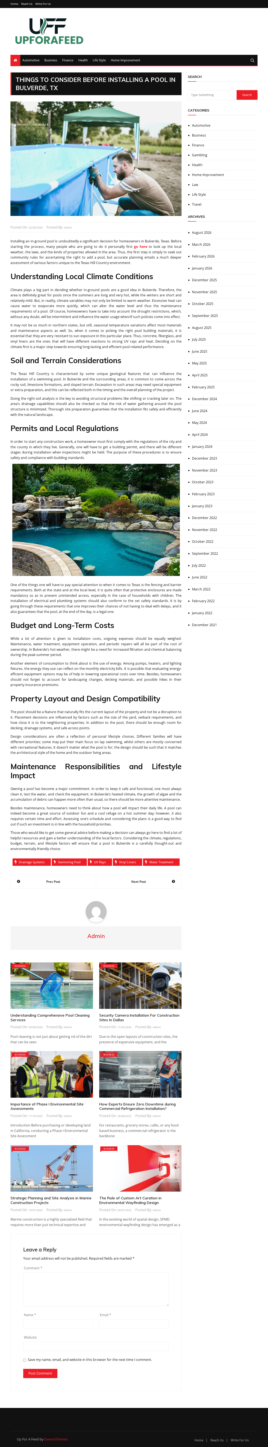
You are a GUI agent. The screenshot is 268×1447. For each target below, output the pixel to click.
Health (83, 60)
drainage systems (32, 862)
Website (30, 1337)
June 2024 (199, 411)
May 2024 (199, 422)
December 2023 (204, 458)
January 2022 (202, 613)
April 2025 (200, 375)
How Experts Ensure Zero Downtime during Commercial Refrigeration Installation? (137, 1106)
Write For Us (43, 4)
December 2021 (204, 625)
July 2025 (199, 339)
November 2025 (204, 292)
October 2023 (202, 482)
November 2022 (204, 529)
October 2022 (202, 541)
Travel (196, 204)
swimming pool (69, 862)
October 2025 (202, 303)
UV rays (100, 862)
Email (105, 1315)
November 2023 (204, 470)
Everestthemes (56, 1439)
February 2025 (203, 387)
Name (30, 1315)
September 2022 (205, 553)
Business (50, 60)
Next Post (138, 881)
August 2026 (201, 232)
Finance (67, 60)
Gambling (199, 155)
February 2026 (203, 256)
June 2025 (199, 351)
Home (14, 4)
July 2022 (199, 565)
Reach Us (26, 4)
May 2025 (199, 363)
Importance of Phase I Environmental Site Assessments (47, 1106)
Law (195, 184)
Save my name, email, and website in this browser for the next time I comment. (90, 1360)
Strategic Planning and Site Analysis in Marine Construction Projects (50, 1200)
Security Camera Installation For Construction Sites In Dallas (139, 1017)
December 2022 (204, 517)
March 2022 (201, 589)
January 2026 (202, 268)
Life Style (99, 60)
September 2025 (205, 315)
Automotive (30, 60)
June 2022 (199, 577)
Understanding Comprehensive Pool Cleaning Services (50, 1017)
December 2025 (204, 280)
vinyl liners (127, 862)
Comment (33, 1268)
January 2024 (202, 446)
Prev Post (53, 881)
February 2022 (203, 601)
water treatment (161, 862)
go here (140, 246)
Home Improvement (125, 60)
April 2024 (200, 434)
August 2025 (201, 327)
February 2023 (203, 494)
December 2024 (204, 399)
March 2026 (201, 244)
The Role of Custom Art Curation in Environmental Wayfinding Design (130, 1200)
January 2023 (202, 506)
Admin (68, 227)
